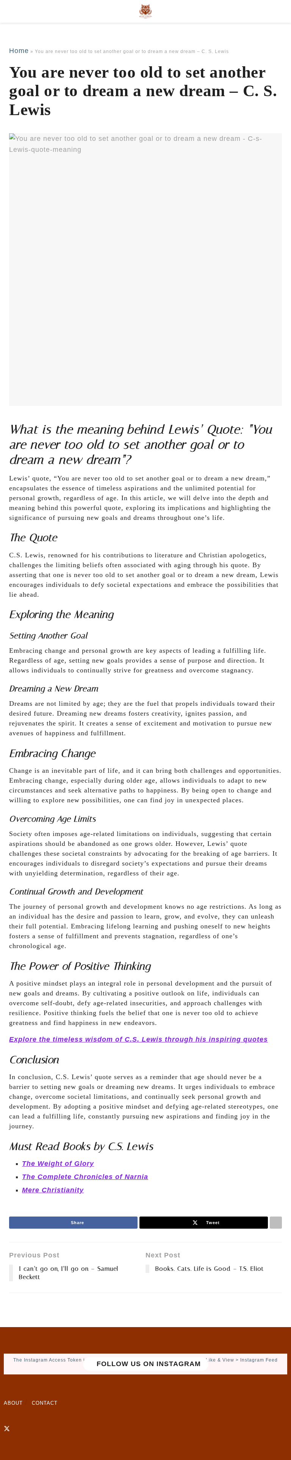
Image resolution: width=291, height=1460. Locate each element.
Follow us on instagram (147, 1364)
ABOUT (13, 1403)
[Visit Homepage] (145, 11)
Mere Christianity (53, 1190)
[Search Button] (278, 11)
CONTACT (45, 1403)
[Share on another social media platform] (276, 1223)
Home (19, 51)
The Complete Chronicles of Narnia (85, 1177)
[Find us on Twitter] (7, 1429)
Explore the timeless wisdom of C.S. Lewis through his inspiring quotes (138, 1039)
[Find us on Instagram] (19, 1429)
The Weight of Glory (58, 1163)
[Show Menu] (12, 11)
